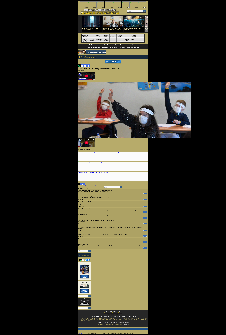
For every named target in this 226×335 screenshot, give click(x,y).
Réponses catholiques (106, 40)
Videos (114, 322)
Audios (126, 44)
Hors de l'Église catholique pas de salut (99, 40)
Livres (128, 47)
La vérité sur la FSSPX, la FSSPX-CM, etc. (113, 36)
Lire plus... (145, 193)
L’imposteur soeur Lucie (83, 233)
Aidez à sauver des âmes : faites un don (134, 40)
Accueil (88, 44)
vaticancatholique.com (126, 324)
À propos (89, 47)
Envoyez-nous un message (124, 322)
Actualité (140, 35)
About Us (104, 322)
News (108, 322)
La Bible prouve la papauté (85, 36)
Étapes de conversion (92, 40)
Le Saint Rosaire (113, 40)
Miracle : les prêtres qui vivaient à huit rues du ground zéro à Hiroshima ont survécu (95, 190)
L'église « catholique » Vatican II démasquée (85, 40)
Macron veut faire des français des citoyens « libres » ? (98, 68)
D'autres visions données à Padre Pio (85, 201)
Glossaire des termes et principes (92, 36)
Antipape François (120, 36)
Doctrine (116, 47)
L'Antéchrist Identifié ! (106, 36)
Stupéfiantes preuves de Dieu (134, 36)
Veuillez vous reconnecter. (82, 333)
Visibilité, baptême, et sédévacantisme (85, 238)
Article (111, 322)
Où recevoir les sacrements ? (84, 208)
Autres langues (135, 47)
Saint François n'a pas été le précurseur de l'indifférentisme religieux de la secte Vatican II (96, 220)
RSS (117, 322)
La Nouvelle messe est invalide (127, 36)
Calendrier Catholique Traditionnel (85, 226)
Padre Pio (120, 40)
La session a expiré (81, 330)
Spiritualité (122, 47)
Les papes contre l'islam (99, 36)
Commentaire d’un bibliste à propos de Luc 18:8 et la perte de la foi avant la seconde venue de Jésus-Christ (99, 196)
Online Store (100, 322)
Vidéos (121, 44)
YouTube (138, 44)
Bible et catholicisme (107, 47)
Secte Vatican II (97, 47)
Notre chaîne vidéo (84, 254)
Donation (132, 44)
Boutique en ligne (127, 40)
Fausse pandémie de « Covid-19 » (91, 185)
